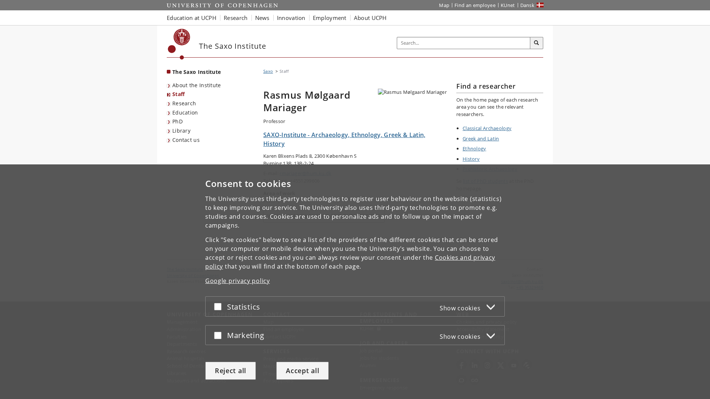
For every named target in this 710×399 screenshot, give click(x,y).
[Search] (536, 43)
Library (181, 130)
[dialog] (355, 281)
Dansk (527, 5)
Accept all (302, 370)
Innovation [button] (291, 17)
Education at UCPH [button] (191, 17)
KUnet (508, 5)
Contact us (186, 139)
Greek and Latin (481, 138)
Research (184, 103)
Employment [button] (329, 17)
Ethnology (474, 148)
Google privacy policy (237, 281)
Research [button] (235, 17)
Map (444, 5)
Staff (178, 94)
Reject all (230, 370)
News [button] (262, 17)
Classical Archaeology (487, 128)
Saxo (268, 71)
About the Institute (196, 85)
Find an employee (475, 5)
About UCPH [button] (370, 17)
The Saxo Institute (196, 71)
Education (185, 112)
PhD (177, 121)
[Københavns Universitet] (179, 44)
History (471, 159)
